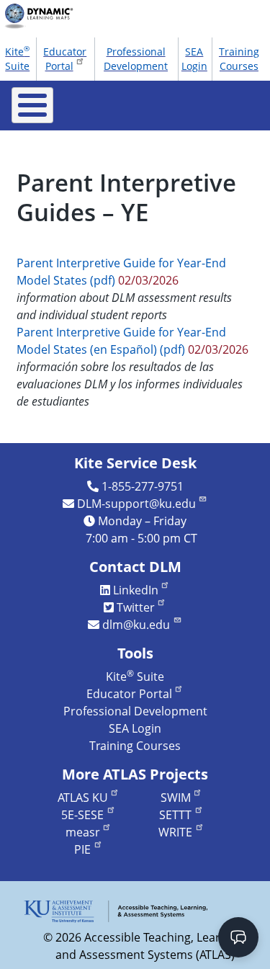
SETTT (175, 815)
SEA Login (194, 59)
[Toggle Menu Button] (32, 105)
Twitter (136, 607)
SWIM (176, 797)
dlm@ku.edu (136, 625)
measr (83, 832)
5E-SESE (82, 815)
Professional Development (136, 59)
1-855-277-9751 (143, 486)
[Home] (44, 16)
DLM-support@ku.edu (136, 504)
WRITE (175, 832)
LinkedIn (135, 590)
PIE (82, 849)
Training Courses (239, 59)
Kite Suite (17, 57)
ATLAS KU (83, 797)
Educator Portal (64, 59)
